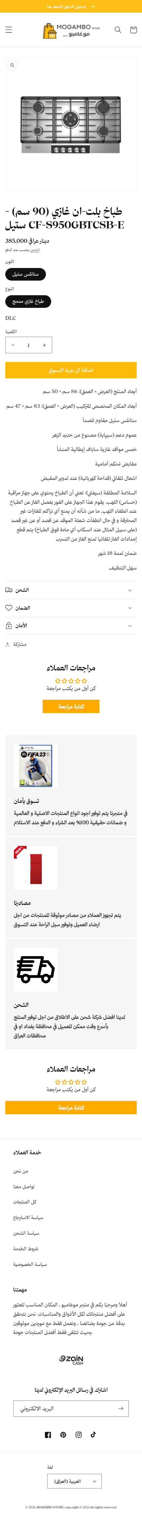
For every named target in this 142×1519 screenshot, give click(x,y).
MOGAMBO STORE (50, 1507)
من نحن (20, 1171)
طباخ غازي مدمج (28, 301)
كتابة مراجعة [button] (71, 706)
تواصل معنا (24, 1186)
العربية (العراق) (67, 1481)
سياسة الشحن (26, 1233)
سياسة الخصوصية (30, 1264)
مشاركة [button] (19, 644)
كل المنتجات (24, 1202)
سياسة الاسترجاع (28, 1217)
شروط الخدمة (25, 1248)
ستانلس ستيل (26, 274)
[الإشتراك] (120, 1408)
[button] (8, 30)
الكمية (11, 331)
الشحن (35, 249)
